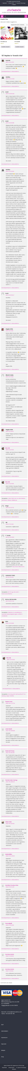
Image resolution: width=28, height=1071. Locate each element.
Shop (2, 1056)
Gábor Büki (8, 822)
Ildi (6, 522)
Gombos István (9, 954)
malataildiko (8, 854)
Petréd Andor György (11, 780)
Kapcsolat (3, 1044)
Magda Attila (9, 329)
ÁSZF (2, 1024)
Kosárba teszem (6, 47)
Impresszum (4, 1037)
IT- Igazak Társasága (20, 3)
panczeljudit (8, 923)
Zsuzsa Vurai (8, 701)
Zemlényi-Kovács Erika (11, 885)
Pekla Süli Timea (9, 751)
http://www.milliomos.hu (18, 566)
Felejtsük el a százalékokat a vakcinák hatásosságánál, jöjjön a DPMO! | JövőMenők (12, 614)
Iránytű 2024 (11, 3)
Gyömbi (8, 60)
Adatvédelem (4, 1031)
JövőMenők (14, 10)
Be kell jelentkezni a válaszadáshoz (10, 71)
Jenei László (8, 729)
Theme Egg (21, 1065)
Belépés (14, 4)
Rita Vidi (7, 448)
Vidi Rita (8, 77)
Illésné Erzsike (9, 375)
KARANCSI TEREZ (10, 575)
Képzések (5, 3)
